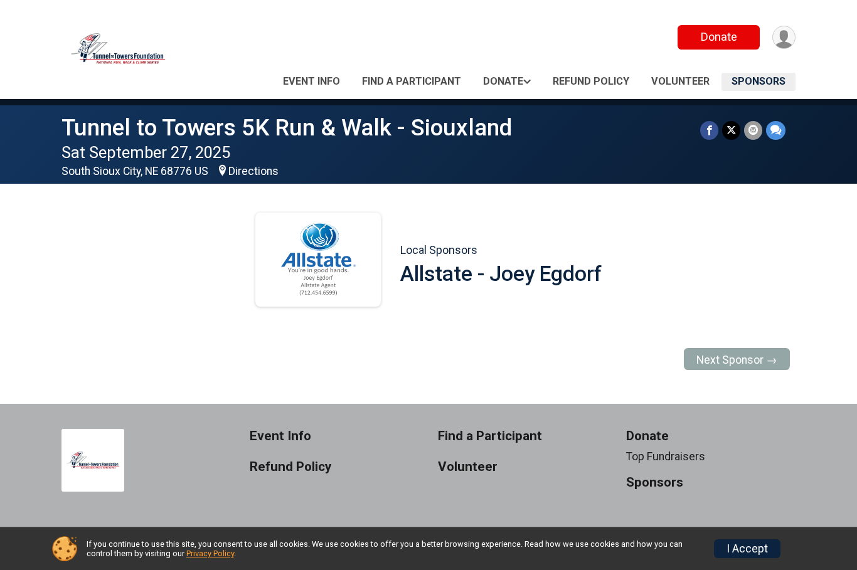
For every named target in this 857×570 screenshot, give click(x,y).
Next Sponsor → (736, 360)
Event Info (311, 81)
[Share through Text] (775, 130)
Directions (253, 171)
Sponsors (758, 81)
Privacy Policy (210, 553)
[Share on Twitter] (731, 130)
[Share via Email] (753, 130)
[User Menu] (784, 37)
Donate (719, 36)
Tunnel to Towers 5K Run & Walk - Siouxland (286, 127)
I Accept (747, 548)
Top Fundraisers (665, 456)
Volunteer (680, 81)
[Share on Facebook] (709, 130)
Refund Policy (591, 81)
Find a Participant (411, 81)
